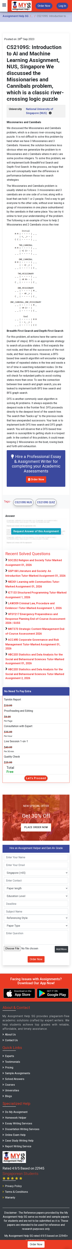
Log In (62, 5)
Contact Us (11, 1040)
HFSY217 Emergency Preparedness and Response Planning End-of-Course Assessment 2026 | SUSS (35, 618)
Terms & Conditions (16, 1191)
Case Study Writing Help (19, 1140)
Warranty (10, 1197)
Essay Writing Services (18, 1123)
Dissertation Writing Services (22, 1129)
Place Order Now (36, 827)
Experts (9, 1056)
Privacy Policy (13, 1186)
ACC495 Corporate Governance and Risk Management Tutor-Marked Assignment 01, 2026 (32, 644)
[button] (4, 6)
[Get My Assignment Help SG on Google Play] (53, 993)
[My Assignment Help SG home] (22, 5)
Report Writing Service (18, 1146)
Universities (12, 1090)
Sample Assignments (17, 1073)
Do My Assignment (16, 1112)
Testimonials (12, 1061)
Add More (61, 949)
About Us (10, 1034)
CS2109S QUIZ (46, 502)
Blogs (8, 1096)
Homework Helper (15, 1117)
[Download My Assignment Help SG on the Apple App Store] (19, 993)
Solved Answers (14, 1079)
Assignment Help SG (15, 16)
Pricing (9, 1067)
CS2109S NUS (23, 502)
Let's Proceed (36, 778)
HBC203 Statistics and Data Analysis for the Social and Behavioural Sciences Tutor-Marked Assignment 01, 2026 (34, 659)
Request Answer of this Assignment (36, 531)
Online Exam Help (15, 1134)
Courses (10, 1084)
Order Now (44, 5)
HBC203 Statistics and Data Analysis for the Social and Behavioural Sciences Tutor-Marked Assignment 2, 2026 (34, 674)
